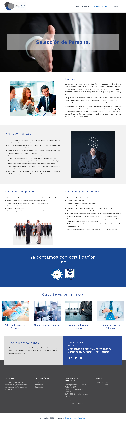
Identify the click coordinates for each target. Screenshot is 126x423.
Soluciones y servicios (100, 6)
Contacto (116, 6)
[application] (109, 6)
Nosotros (85, 6)
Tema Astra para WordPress (75, 418)
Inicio (77, 6)
